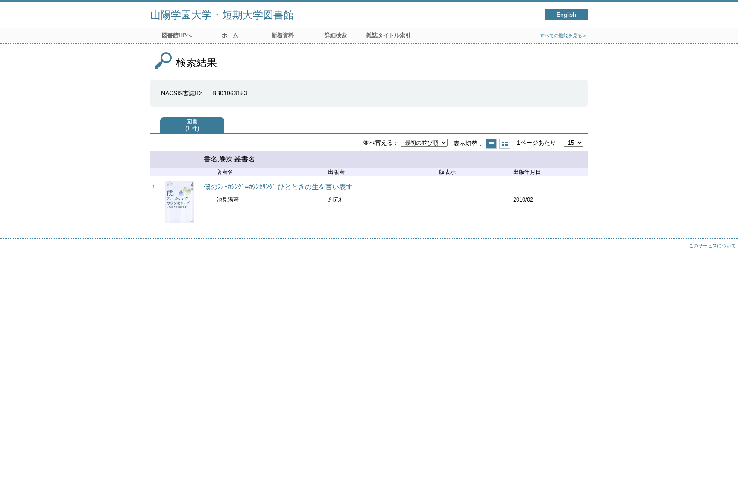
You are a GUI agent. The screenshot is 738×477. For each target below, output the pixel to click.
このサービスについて (712, 245)
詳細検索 (336, 35)
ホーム (230, 35)
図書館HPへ (177, 35)
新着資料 (283, 35)
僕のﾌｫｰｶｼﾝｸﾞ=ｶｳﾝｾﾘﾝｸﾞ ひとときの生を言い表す (278, 186)
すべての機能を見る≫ (563, 35)
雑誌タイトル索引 (388, 35)
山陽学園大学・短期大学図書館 (222, 14)
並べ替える (378, 142)
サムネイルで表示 (504, 144)
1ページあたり (536, 142)
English (566, 15)
